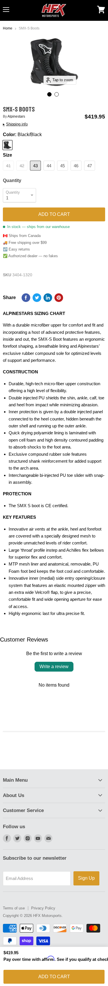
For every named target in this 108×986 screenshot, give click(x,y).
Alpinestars (16, 116)
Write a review (54, 666)
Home (7, 28)
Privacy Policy (43, 908)
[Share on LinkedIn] (47, 297)
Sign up (86, 878)
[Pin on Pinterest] (58, 297)
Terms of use (14, 908)
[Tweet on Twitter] (37, 297)
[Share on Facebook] (26, 297)
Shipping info (15, 124)
